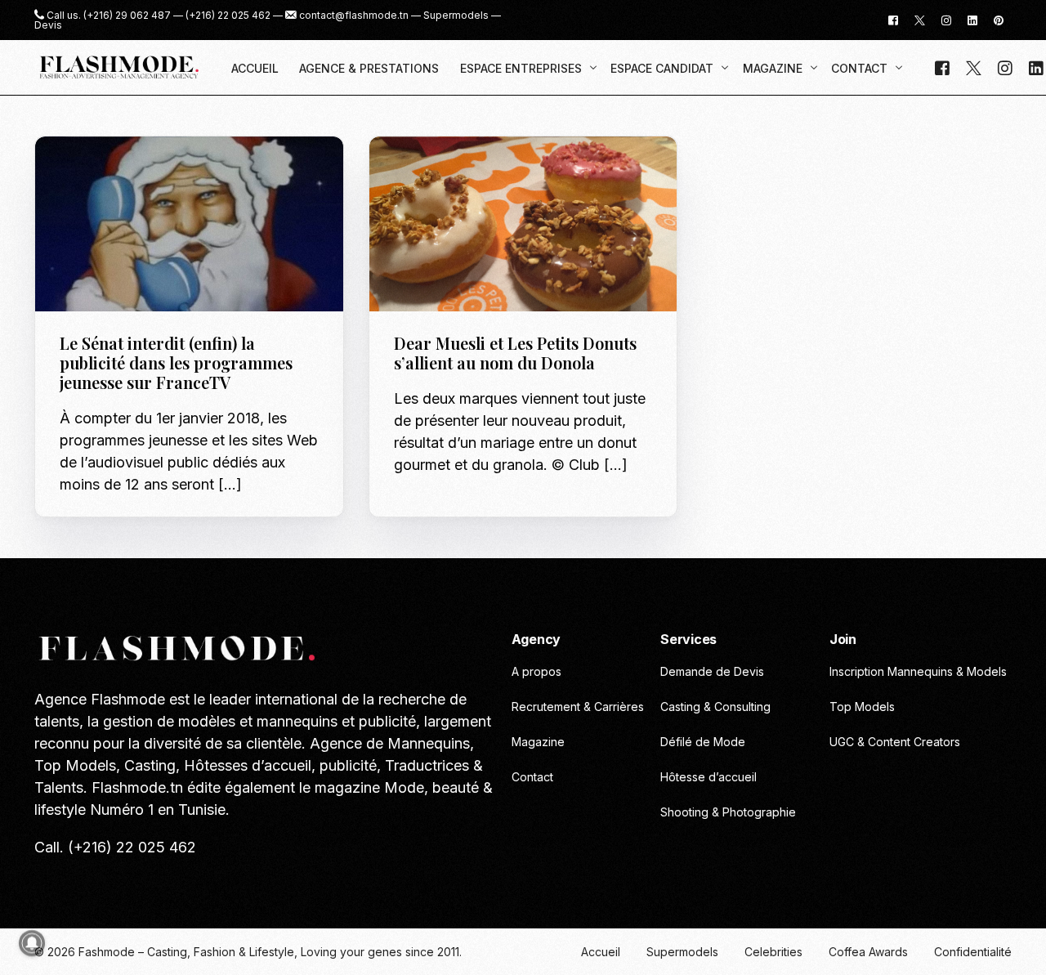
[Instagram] (946, 19)
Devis (48, 25)
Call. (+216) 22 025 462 (115, 847)
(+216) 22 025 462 (228, 15)
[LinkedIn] (972, 19)
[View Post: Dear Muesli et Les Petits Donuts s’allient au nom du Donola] (523, 224)
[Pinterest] (999, 19)
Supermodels (456, 15)
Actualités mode (112, 171)
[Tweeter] (919, 19)
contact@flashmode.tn (354, 15)
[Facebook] (893, 19)
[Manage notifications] (32, 943)
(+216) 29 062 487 (127, 15)
